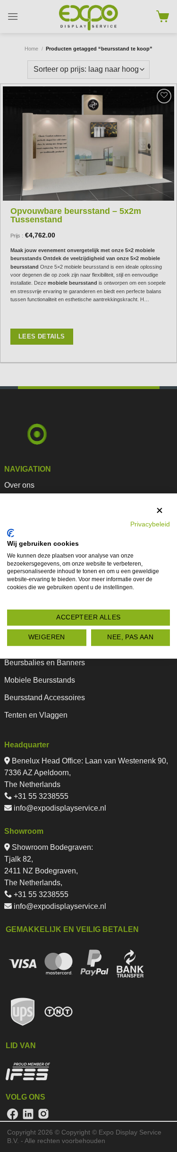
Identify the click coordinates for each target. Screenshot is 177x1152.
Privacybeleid (150, 524)
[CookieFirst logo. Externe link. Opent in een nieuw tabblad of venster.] (10, 533)
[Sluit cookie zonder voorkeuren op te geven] (159, 510)
